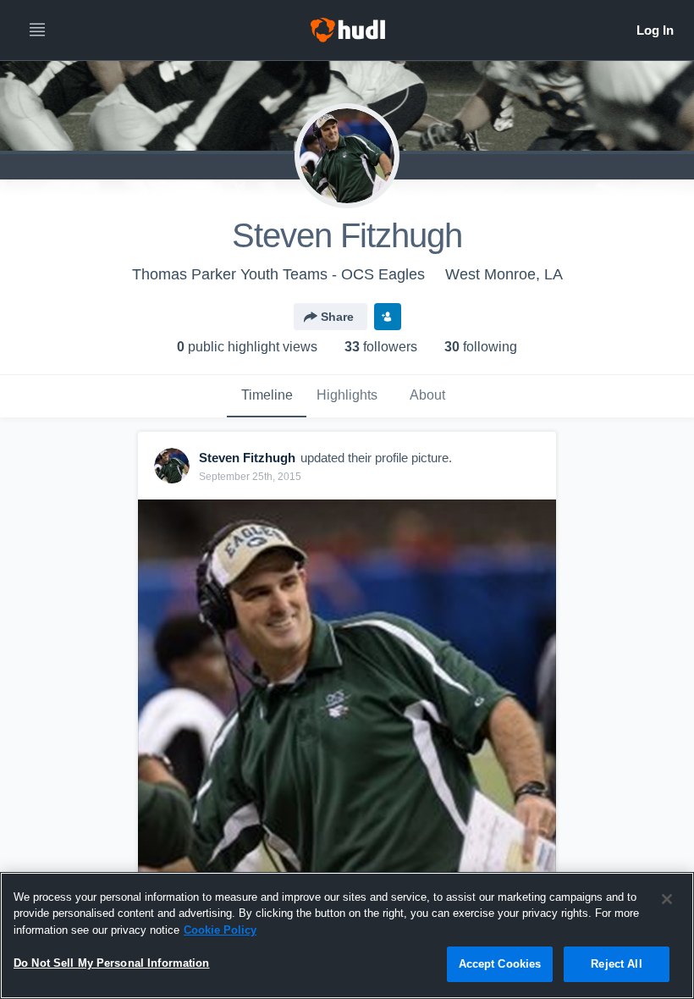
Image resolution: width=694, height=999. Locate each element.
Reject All (616, 964)
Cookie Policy (220, 930)
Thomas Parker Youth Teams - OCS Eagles (278, 274)
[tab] (266, 396)
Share (337, 316)
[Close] (667, 899)
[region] (347, 935)
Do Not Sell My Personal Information (112, 963)
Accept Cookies (500, 964)
